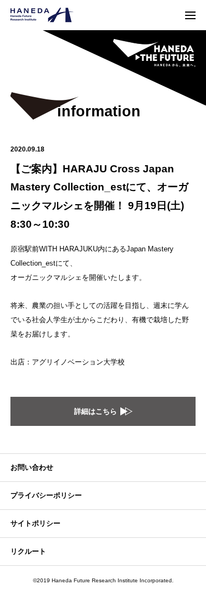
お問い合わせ (31, 467)
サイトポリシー (35, 523)
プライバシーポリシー (46, 495)
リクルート (28, 551)
